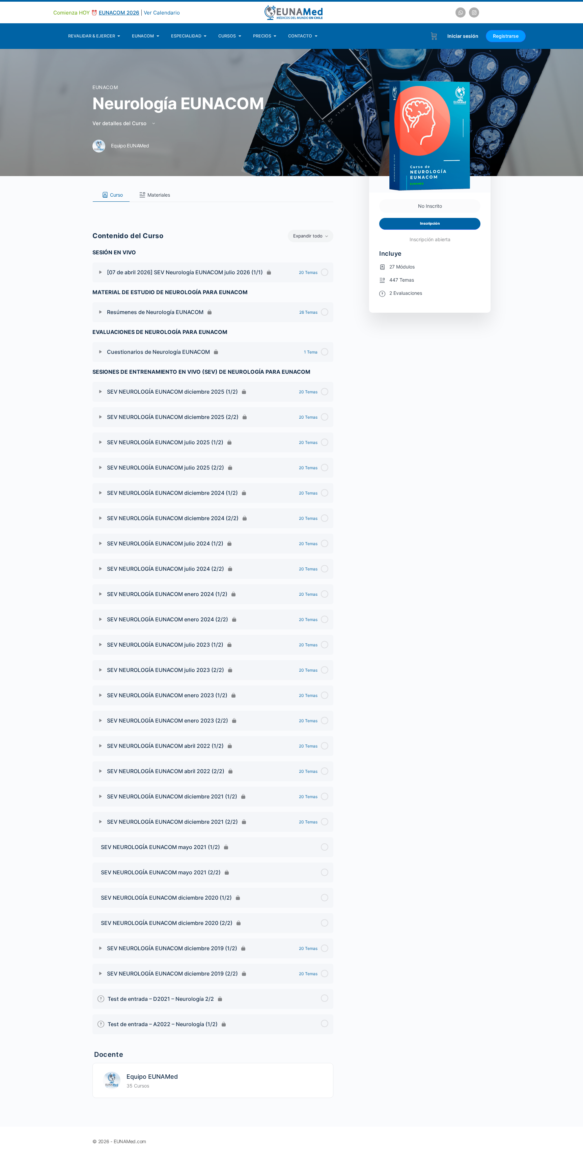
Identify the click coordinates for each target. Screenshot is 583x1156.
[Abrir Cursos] (240, 36)
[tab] (111, 195)
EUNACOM (105, 87)
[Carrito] (434, 36)
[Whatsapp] (460, 12)
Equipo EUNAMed (152, 1076)
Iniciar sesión (462, 36)
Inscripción (430, 223)
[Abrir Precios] (275, 36)
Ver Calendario (162, 12)
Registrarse (506, 36)
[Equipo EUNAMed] (111, 1079)
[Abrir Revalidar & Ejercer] (119, 36)
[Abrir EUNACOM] (158, 36)
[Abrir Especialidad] (205, 36)
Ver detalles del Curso (120, 123)
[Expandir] (101, 272)
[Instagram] (474, 12)
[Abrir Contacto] (316, 36)
